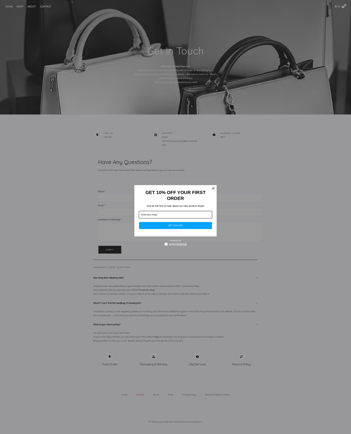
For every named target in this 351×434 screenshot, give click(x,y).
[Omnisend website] (175, 242)
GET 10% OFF (175, 225)
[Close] (213, 188)
